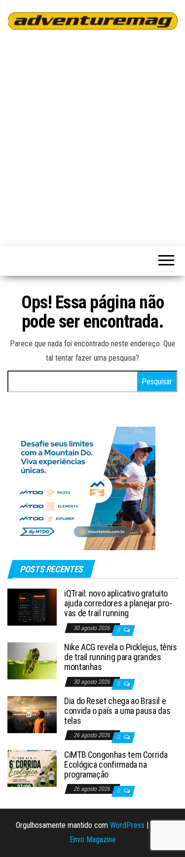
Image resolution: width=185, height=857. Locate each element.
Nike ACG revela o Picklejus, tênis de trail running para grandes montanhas (120, 657)
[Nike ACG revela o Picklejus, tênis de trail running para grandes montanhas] (32, 660)
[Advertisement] (92, 136)
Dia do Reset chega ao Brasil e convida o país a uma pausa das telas (117, 711)
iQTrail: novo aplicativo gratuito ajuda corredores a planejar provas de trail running (118, 603)
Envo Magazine (93, 839)
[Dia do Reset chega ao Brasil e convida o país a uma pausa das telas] (32, 714)
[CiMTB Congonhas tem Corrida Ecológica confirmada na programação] (32, 768)
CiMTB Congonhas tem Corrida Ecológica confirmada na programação (115, 764)
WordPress (127, 825)
